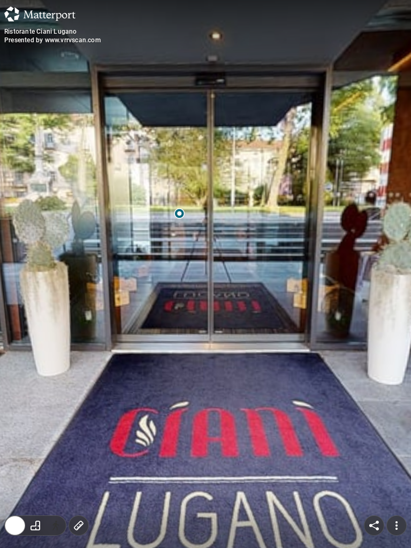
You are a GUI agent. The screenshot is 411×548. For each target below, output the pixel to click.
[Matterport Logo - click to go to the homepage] (40, 14)
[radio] (15, 525)
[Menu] (396, 525)
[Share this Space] (374, 525)
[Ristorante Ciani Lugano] (205, 274)
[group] (35, 525)
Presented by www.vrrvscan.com (52, 40)
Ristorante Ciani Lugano (40, 31)
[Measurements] (78, 525)
